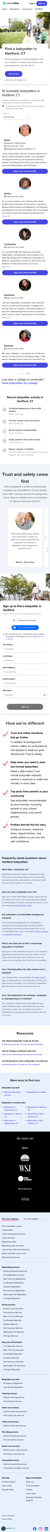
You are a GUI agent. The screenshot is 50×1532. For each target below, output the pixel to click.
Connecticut (27, 9)
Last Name (7, 656)
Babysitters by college (37, 1092)
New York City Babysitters (14, 1279)
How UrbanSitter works (11, 1226)
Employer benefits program (33, 1499)
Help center (7, 1486)
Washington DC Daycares (14, 1365)
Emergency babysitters (13, 1383)
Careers (29, 1489)
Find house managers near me (16, 1468)
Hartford (39, 9)
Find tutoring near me (12, 1401)
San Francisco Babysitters (14, 1290)
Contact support (9, 1482)
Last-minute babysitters (13, 1387)
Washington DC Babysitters (14, 1294)
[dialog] (3, 1528)
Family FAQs (7, 1230)
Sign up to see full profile (25, 171)
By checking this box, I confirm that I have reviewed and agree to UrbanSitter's (25, 636)
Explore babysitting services (15, 1271)
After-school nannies (11, 1257)
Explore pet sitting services (14, 1436)
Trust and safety (32, 1486)
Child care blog (8, 1238)
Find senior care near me (13, 1454)
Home (4, 9)
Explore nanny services (13, 1308)
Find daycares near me (13, 1346)
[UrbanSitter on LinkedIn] (46, 1529)
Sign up (41, 3)
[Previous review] (4, 537)
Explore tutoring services (13, 1397)
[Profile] (25, 131)
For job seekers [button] (31, 1219)
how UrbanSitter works (21, 905)
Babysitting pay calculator (13, 1245)
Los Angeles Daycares (12, 1354)
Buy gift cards (7, 1489)
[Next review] (45, 537)
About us (30, 1482)
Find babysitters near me (13, 1275)
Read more (6, 216)
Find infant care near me (13, 1415)
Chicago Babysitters (11, 1298)
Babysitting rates (9, 1242)
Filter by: (6, 113)
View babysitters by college (20, 383)
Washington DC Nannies (13, 1332)
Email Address (9, 667)
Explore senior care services (15, 1450)
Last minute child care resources (15, 1249)
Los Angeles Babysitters (13, 1283)
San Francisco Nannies (13, 1328)
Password (7, 690)
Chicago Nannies (10, 1336)
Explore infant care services (15, 1411)
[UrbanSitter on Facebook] (34, 1529)
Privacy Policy (31, 637)
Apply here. (22, 80)
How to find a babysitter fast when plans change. (22, 1054)
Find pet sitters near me (13, 1440)
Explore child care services (14, 1425)
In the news (31, 1493)
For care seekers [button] (10, 1219)
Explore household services (15, 1464)
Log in (32, 3)
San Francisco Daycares (13, 1362)
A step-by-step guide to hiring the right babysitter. (22, 1044)
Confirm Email (9, 679)
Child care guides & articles (13, 1234)
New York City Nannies (13, 1316)
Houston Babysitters (11, 1286)
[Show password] (44, 695)
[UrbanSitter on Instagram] (40, 1529)
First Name (7, 644)
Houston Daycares (11, 1358)
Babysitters (14, 9)
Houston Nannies (10, 1324)
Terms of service (8, 1516)
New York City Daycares (13, 1350)
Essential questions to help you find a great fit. (21, 1064)
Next (28, 374)
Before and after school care (14, 1253)
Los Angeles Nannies (12, 1320)
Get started (13, 74)
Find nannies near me (12, 1312)
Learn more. (18, 109)
